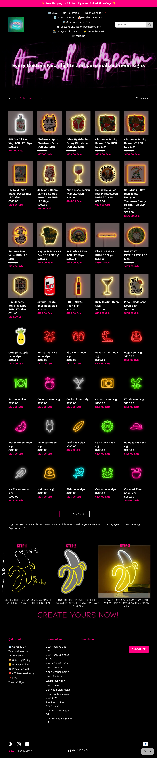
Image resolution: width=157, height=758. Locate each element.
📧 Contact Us (17, 646)
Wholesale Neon (55, 680)
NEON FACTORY (24, 751)
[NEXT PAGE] (93, 514)
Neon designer (54, 667)
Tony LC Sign (16, 682)
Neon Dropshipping (57, 671)
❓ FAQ (12, 677)
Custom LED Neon (57, 663)
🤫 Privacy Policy (18, 664)
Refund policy (16, 655)
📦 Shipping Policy (19, 660)
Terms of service (18, 651)
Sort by (12, 98)
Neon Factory (54, 676)
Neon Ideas (52, 685)
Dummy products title (25, 2)
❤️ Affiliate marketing (21, 673)
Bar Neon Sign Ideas (58, 689)
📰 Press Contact (18, 668)
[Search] (149, 24)
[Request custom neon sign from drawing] (78, 620)
